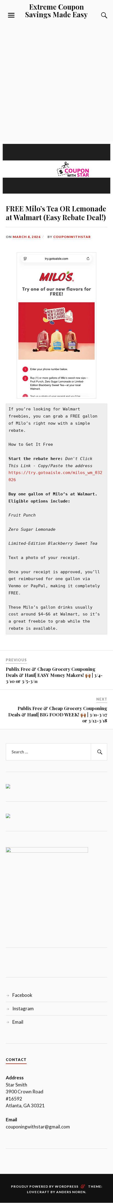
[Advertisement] (56, 78)
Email (17, 1022)
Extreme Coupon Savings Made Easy (56, 10)
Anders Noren (70, 1192)
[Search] (98, 15)
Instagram (23, 1008)
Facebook (22, 995)
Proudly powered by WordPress (44, 1186)
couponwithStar (72, 237)
